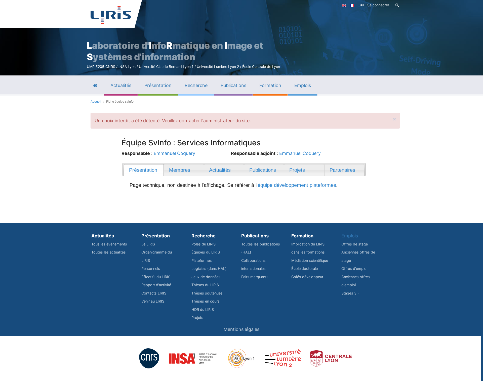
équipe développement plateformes (297, 185)
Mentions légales (241, 329)
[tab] (144, 170)
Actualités (102, 235)
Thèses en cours (205, 301)
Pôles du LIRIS (203, 244)
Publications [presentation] (262, 170)
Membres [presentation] (179, 170)
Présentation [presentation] (143, 170)
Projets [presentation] (297, 170)
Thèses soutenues (207, 293)
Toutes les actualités (108, 252)
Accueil (96, 101)
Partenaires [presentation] (342, 170)
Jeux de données (205, 277)
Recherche (203, 235)
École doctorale (304, 268)
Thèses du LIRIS (205, 285)
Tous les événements (109, 244)
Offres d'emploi (354, 268)
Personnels (150, 268)
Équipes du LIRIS (205, 252)
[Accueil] (111, 15)
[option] (241, 37)
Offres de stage (354, 244)
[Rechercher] (397, 5)
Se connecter (378, 5)
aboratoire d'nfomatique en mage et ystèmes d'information (175, 51)
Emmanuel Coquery (174, 153)
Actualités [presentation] (220, 170)
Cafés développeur (307, 277)
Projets (197, 317)
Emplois (349, 235)
